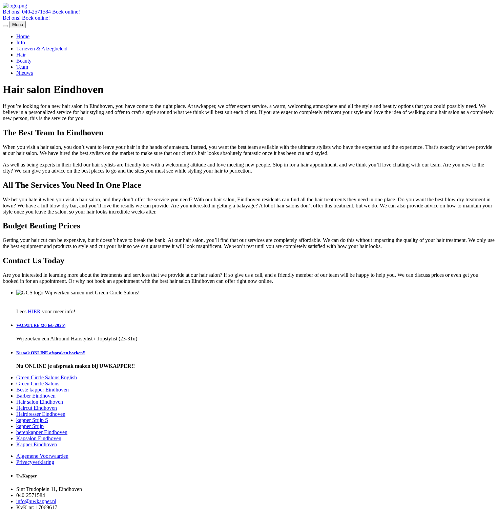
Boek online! (66, 12)
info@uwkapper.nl (36, 501)
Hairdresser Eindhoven (40, 414)
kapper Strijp (30, 426)
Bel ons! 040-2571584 (27, 12)
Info (20, 42)
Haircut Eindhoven (36, 408)
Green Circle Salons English (46, 377)
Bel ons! (12, 18)
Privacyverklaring (35, 462)
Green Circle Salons (37, 383)
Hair (21, 55)
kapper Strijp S (32, 420)
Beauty (24, 61)
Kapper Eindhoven (36, 444)
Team (22, 67)
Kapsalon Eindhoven (38, 438)
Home (22, 36)
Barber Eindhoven (36, 396)
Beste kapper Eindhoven (42, 389)
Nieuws (24, 73)
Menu (17, 24)
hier (34, 311)
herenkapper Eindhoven (41, 432)
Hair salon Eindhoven (39, 402)
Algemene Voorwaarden (42, 456)
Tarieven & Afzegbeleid (41, 48)
